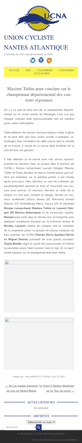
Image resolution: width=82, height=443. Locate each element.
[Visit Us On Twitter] (33, 63)
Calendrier (44, 70)
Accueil (14, 70)
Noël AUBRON (32, 376)
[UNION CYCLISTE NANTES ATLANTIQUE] (41, 31)
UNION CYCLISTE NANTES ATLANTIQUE (36, 42)
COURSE (46, 376)
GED (28, 70)
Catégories (66, 70)
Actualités (41, 73)
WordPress (73, 439)
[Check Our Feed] (49, 63)
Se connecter (41, 408)
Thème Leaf (38, 439)
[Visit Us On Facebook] (41, 63)
